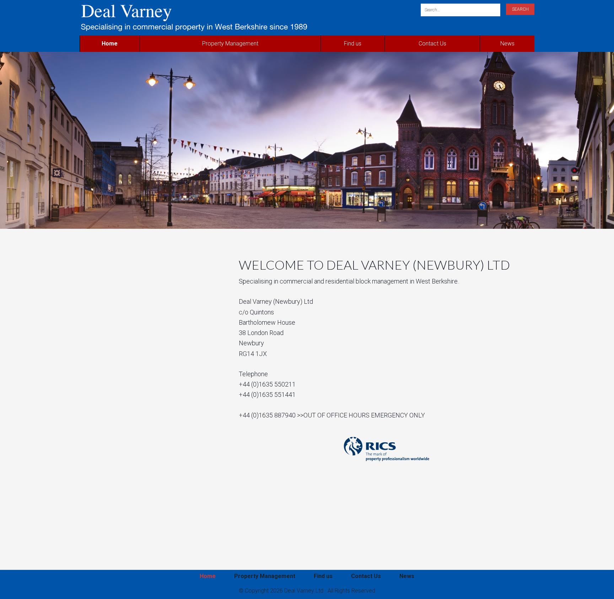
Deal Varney (230, 18)
